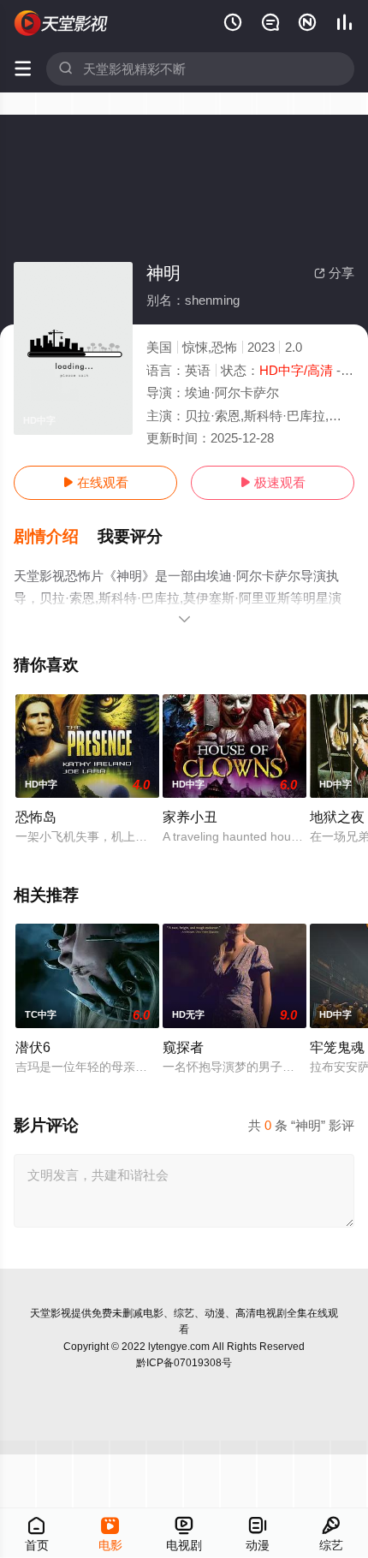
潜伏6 (32, 1047)
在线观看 (95, 482)
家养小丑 (190, 816)
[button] (56, 536)
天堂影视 (50, 1313)
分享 (334, 272)
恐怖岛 (35, 816)
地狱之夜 (337, 816)
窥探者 (183, 1047)
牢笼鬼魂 (337, 1047)
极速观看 (273, 482)
